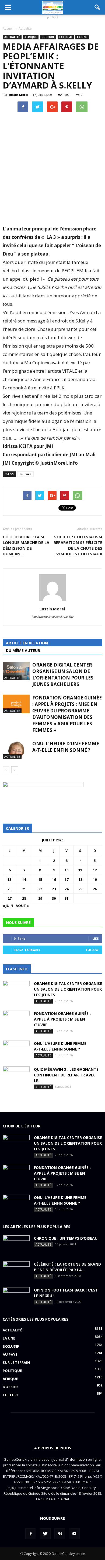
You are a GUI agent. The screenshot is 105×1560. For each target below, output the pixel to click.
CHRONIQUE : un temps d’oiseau (65, 1238)
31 (66, 898)
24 (66, 888)
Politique (12, 1370)
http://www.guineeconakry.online (53, 616)
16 (54, 879)
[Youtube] (74, 1533)
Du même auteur (23, 650)
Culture (48, 37)
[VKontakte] (59, 1533)
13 (9, 879)
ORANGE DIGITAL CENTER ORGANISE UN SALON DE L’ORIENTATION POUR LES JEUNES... (68, 989)
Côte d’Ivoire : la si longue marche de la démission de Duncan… (26, 545)
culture (25, 474)
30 (54, 898)
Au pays (10, 1354)
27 (9, 898)
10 (66, 870)
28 (24, 898)
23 (54, 888)
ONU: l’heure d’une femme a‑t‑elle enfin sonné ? (65, 746)
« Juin (8, 905)
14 (24, 879)
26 (95, 888)
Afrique (30, 37)
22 (40, 888)
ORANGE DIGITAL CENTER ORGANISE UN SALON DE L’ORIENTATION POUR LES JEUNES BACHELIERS (62, 674)
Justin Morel (18, 95)
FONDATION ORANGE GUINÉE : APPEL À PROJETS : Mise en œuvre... (62, 1019)
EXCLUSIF (65, 37)
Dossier (10, 1386)
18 (80, 879)
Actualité (12, 37)
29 (40, 898)
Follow (92, 950)
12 (95, 870)
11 (80, 870)
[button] (97, 7)
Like (95, 938)
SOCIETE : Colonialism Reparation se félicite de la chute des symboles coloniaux (78, 545)
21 (24, 888)
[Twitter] (45, 1533)
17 (66, 879)
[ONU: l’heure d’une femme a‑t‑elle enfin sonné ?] (16, 749)
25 (80, 888)
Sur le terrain (16, 1362)
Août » (22, 905)
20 (9, 888)
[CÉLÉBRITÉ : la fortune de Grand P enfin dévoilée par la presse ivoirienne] (16, 1270)
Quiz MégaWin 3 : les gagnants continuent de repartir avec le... (66, 1075)
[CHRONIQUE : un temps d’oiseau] (16, 1244)
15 (40, 879)
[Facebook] (30, 1533)
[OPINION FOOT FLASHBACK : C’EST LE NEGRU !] (16, 1296)
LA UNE (82, 37)
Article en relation (27, 642)
